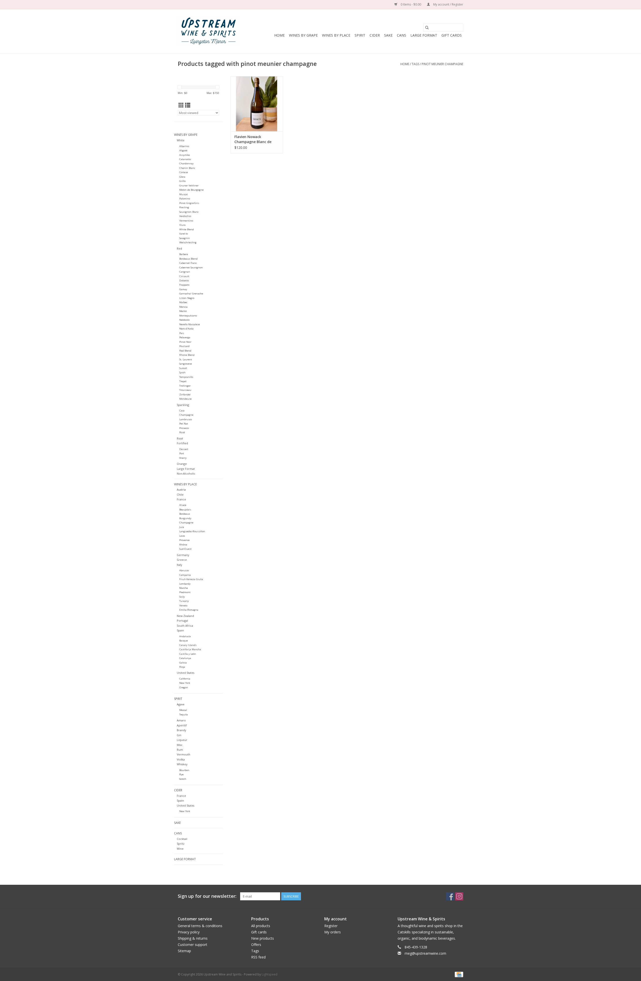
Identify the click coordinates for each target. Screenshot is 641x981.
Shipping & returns (193, 938)
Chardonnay (186, 163)
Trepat (183, 381)
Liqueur (182, 740)
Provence (184, 540)
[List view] (187, 105)
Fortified (182, 443)
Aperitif (182, 725)
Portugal (182, 620)
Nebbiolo (184, 319)
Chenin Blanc (187, 168)
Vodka (181, 759)
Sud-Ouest (185, 549)
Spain (180, 630)
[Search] (427, 28)
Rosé (182, 432)
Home (279, 35)
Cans (401, 35)
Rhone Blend (187, 355)
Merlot (183, 311)
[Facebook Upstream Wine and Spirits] (450, 896)
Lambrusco (185, 419)
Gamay (183, 289)
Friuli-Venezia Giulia (191, 579)
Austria (181, 489)
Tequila (183, 714)
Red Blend (185, 350)
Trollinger (185, 385)
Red (179, 248)
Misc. (180, 745)
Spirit (360, 35)
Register (331, 925)
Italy (179, 565)
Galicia (183, 662)
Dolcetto (184, 280)
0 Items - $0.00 (411, 4)
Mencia (183, 306)
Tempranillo (186, 377)
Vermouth (183, 754)
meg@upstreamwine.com (425, 953)
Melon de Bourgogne (191, 189)
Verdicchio (185, 216)
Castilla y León (187, 654)
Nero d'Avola (186, 328)
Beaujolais (185, 509)
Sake (388, 35)
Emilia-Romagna (188, 609)
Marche (183, 588)
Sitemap (184, 950)
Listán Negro (186, 298)
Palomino (184, 198)
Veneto (183, 605)
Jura (181, 527)
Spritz (181, 843)
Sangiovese (185, 363)
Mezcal (183, 710)
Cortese (183, 172)
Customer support (192, 944)
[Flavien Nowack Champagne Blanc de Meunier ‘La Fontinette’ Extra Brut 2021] (256, 103)
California (184, 678)
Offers (256, 944)
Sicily (182, 596)
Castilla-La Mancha (190, 649)
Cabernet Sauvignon (191, 267)
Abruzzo (184, 570)
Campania (185, 575)
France (181, 499)
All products (260, 925)
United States (185, 673)
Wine (180, 848)
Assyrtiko (184, 155)
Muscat (183, 194)
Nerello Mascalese (189, 324)
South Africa (185, 625)
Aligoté (183, 150)
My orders (332, 932)
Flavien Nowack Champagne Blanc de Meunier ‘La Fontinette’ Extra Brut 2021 (254, 139)
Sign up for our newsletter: (207, 896)
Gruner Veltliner (189, 185)
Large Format (423, 35)
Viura (182, 225)
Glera (182, 176)
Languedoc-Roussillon (192, 531)
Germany (183, 555)
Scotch (182, 779)
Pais (181, 333)
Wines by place (336, 35)
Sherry (183, 458)
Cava (182, 410)
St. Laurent (185, 359)
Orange (182, 464)
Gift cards (451, 35)
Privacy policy (189, 932)
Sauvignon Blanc (189, 211)
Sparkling (183, 405)
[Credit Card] (458, 974)
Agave (181, 704)
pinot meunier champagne (442, 64)
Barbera (183, 254)
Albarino (184, 146)
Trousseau (185, 390)
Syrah (182, 372)
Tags (415, 64)
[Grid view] (181, 105)
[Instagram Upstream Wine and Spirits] (459, 896)
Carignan (184, 271)
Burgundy (185, 518)
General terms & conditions (200, 925)
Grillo (182, 181)
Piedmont (185, 592)
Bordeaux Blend (188, 258)
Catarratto (185, 159)
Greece (182, 560)
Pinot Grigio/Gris (189, 203)
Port (181, 453)
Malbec (183, 302)
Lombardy (185, 583)
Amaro (181, 720)
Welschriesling (188, 242)
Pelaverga (184, 337)
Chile (180, 494)
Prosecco (184, 428)
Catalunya (185, 658)
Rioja (182, 667)
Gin (179, 735)
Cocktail (182, 839)
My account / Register (447, 4)
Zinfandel (185, 394)
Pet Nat (183, 423)
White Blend (186, 229)
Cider (375, 35)
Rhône (183, 544)
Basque (183, 640)
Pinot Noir (185, 342)
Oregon (183, 687)
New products (262, 938)
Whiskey (182, 764)
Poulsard (184, 346)
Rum (180, 749)
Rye (181, 774)
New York (184, 683)
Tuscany (184, 601)
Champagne (186, 414)
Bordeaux (184, 513)
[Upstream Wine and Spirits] (208, 31)
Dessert (183, 449)
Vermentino (186, 220)
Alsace (182, 505)
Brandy (181, 730)
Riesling (184, 207)
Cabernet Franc (188, 263)
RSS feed (258, 957)
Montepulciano (188, 315)
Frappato (184, 284)
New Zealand (185, 616)
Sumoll (183, 368)
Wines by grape (303, 35)
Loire (182, 535)
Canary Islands (188, 645)
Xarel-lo (183, 233)
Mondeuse (185, 398)
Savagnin (184, 238)
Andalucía (185, 636)
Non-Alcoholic (186, 473)
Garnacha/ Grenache (191, 293)
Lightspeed (269, 974)
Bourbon (184, 770)
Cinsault (184, 276)
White (181, 140)
